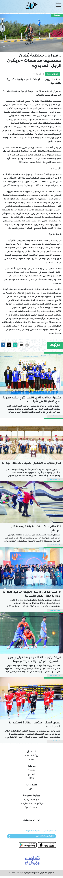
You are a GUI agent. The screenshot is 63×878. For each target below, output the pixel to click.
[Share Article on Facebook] (3, 345)
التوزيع (31, 774)
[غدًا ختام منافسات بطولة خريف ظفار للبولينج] (31, 502)
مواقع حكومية (31, 800)
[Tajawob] (31, 860)
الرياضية (57, 15)
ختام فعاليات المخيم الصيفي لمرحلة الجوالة (31, 463)
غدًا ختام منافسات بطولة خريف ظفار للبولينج (36, 528)
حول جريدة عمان (31, 820)
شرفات (31, 760)
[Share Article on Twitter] (9, 345)
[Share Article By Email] (21, 345)
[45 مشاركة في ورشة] (31, 568)
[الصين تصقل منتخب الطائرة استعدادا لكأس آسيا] (31, 698)
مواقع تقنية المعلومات (32, 804)
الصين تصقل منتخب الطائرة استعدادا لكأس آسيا (35, 724)
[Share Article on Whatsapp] (15, 345)
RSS (31, 778)
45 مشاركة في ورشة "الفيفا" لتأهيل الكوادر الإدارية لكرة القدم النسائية (32, 594)
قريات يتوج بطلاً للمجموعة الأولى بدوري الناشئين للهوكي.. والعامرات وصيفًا (34, 659)
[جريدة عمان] (31, 5)
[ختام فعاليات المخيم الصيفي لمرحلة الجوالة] (31, 439)
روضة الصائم (31, 756)
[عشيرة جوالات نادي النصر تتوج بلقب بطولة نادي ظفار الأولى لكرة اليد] (31, 373)
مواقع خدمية (31, 808)
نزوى (31, 789)
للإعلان (31, 770)
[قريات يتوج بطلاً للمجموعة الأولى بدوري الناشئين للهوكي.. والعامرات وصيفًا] (31, 633)
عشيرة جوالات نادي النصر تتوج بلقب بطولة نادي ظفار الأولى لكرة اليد (32, 399)
